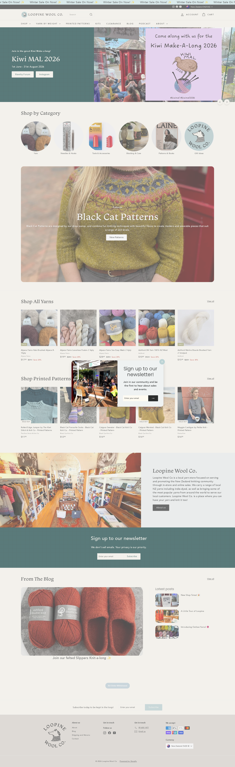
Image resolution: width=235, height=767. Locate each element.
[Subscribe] (153, 398)
